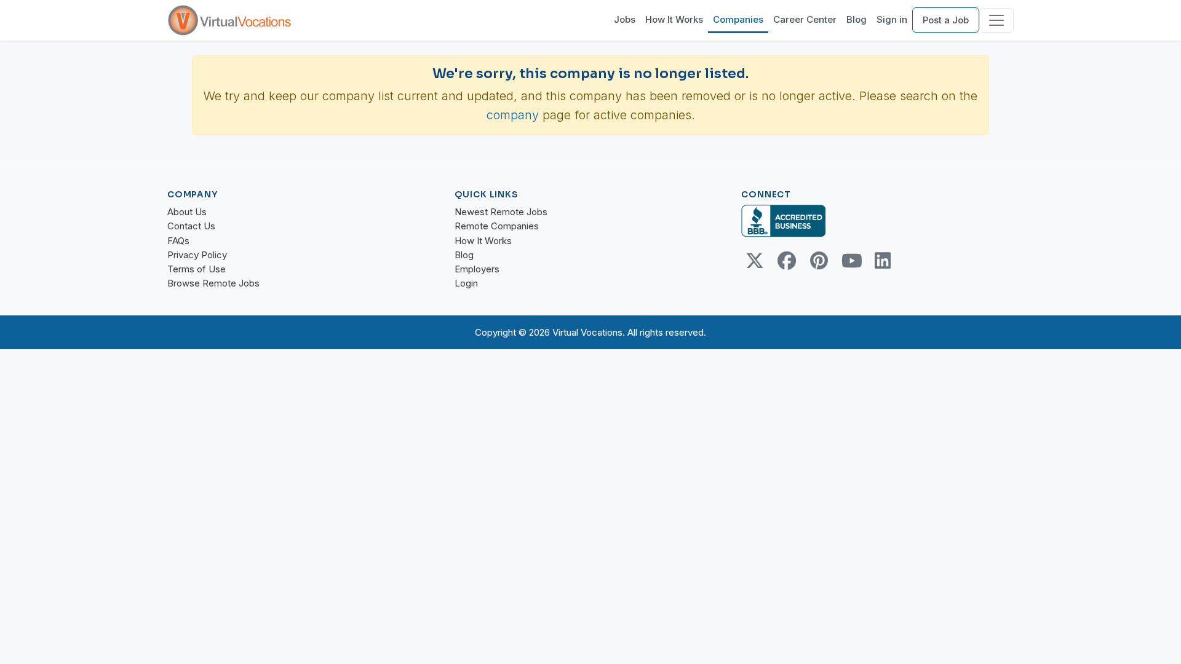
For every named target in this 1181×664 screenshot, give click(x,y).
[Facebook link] (786, 260)
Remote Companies (497, 226)
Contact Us (191, 226)
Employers (477, 269)
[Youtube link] (850, 260)
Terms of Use (196, 269)
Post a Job (946, 20)
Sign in (892, 19)
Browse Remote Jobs (213, 283)
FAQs (178, 241)
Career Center (805, 19)
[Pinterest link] (818, 260)
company (513, 115)
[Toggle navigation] (996, 20)
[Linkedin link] (882, 260)
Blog (856, 19)
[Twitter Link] (754, 260)
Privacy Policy (197, 255)
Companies (738, 19)
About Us (187, 212)
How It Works (674, 19)
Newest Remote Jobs (501, 212)
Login (466, 283)
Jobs (624, 19)
